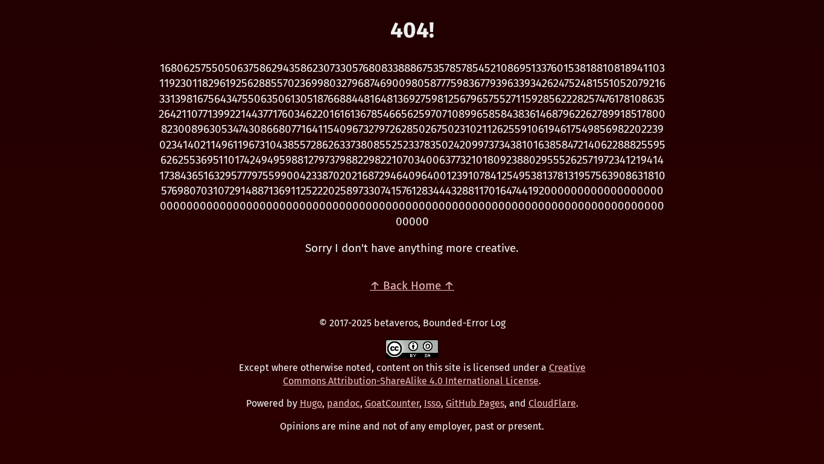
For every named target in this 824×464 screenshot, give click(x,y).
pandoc (343, 403)
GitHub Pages (475, 403)
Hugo (311, 403)
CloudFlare (552, 403)
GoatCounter (392, 403)
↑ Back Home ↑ (412, 285)
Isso (432, 403)
